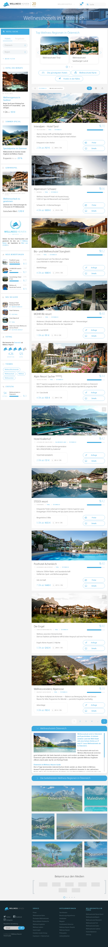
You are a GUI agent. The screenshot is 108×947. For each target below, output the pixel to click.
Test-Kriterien (63, 912)
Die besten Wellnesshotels (41, 918)
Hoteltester (62, 918)
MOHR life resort (43, 314)
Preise (94, 143)
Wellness (21, 374)
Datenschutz (45, 936)
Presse (34, 912)
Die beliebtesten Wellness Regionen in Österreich (65, 778)
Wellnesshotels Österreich (53, 728)
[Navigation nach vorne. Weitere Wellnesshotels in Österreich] (104, 721)
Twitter (8, 917)
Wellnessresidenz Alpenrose (49, 689)
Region (7, 52)
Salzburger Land (60, 442)
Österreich (58, 129)
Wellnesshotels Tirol (92, 923)
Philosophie (63, 933)
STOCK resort (41, 501)
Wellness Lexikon (38, 927)
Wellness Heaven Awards (67, 927)
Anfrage (94, 268)
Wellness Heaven (64, 930)
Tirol (50, 129)
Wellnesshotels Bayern (92, 917)
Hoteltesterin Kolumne (66, 924)
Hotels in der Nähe (71, 79)
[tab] (69, 728)
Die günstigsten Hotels (57, 73)
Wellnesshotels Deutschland (94, 914)
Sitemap (88, 935)
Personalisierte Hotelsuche (41, 921)
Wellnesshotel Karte (88, 73)
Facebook (19, 917)
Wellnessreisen (9, 378)
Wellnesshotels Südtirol (93, 929)
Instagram (9, 920)
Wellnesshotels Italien (92, 926)
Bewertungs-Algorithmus (67, 915)
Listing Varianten (64, 936)
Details (94, 148)
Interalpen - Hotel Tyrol (46, 126)
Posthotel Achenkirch (45, 564)
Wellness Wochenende (12, 369)
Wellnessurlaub (9, 374)
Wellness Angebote (39, 924)
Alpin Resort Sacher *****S (48, 376)
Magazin (62, 921)
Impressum (36, 936)
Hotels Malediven (91, 932)
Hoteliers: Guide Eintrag (40, 933)
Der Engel (39, 626)
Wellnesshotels (65, 4)
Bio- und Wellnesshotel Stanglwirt (52, 251)
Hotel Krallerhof (42, 439)
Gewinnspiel (36, 930)
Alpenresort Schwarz (45, 189)
